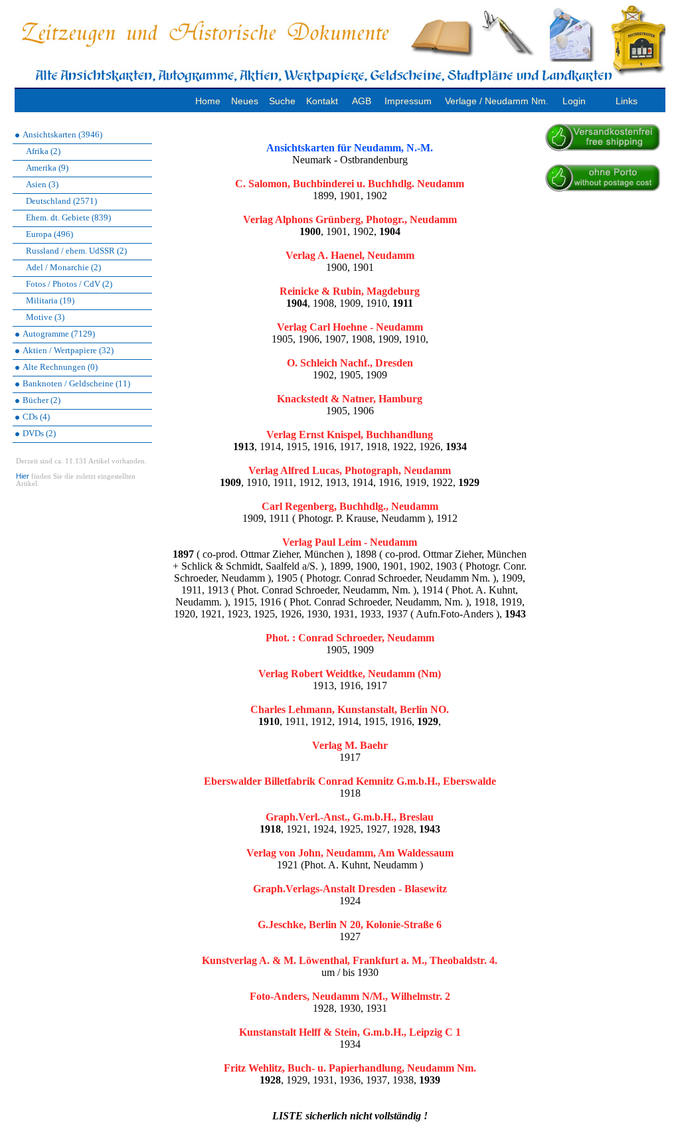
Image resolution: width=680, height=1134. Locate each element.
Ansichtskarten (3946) (62, 134)
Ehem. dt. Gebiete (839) (68, 217)
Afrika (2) (43, 151)
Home (207, 101)
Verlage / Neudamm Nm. (497, 101)
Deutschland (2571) (61, 201)
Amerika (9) (47, 168)
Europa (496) (49, 234)
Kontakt (322, 101)
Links (627, 101)
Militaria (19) (50, 300)
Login (574, 101)
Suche (282, 101)
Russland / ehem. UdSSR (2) (76, 251)
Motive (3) (45, 317)
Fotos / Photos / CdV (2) (69, 284)
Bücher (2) (41, 400)
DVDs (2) (39, 433)
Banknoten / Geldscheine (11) (76, 383)
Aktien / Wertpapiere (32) (68, 350)
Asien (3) (42, 184)
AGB (361, 101)
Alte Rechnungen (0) (60, 367)
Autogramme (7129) (59, 334)
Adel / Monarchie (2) (63, 267)
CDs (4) (36, 417)
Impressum (408, 101)
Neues (244, 101)
